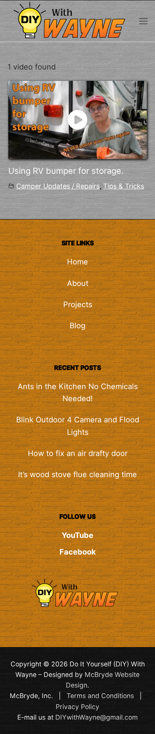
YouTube (77, 535)
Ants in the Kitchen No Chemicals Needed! (78, 392)
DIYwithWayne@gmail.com (96, 717)
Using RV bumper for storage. (65, 171)
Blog (77, 325)
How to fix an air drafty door (78, 453)
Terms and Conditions (100, 696)
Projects (77, 304)
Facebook (77, 551)
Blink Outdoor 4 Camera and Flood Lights (77, 425)
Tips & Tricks (123, 186)
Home (77, 261)
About (77, 283)
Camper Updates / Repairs (58, 186)
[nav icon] (143, 21)
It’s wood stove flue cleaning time (77, 474)
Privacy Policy (77, 707)
